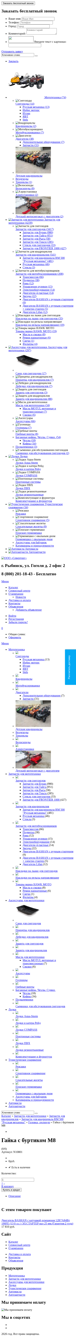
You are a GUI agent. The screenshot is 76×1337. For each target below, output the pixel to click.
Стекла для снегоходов (37, 796)
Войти (12, 615)
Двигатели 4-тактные (36, 845)
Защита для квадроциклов (31, 950)
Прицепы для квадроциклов (33, 930)
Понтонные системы (28, 481)
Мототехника (16, 649)
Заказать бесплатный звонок (18, 3)
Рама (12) (28, 283)
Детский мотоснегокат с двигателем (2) (39, 216)
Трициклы (22, 735)
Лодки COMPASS (26, 475)
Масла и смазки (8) (34, 334)
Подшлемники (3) (26, 446)
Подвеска (29, 832)
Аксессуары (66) (25, 421)
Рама (26, 835)
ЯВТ (25, 116)
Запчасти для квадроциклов (32, 806)
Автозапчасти (37, 552)
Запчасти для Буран (35, 783)
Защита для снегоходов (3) (31, 392)
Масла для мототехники (30, 957)
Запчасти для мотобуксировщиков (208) (39, 273)
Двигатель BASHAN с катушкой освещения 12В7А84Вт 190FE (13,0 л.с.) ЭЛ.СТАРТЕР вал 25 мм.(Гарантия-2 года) (37, 1222)
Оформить (14, 637)
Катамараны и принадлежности (35, 545)
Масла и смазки (32, 887)
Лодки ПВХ (23, 488)
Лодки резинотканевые (30, 494)
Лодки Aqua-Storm (27, 462)
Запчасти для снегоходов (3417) (35, 229)
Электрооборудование (36, 841)
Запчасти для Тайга (35, 786)
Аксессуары (23, 973)
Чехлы (27, 993)
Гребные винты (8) (27, 434)
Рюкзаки (21, 513)
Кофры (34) (29, 443)
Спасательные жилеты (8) (31, 526)
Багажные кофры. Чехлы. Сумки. (35, 989)
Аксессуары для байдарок (31, 542)
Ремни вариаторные (35, 890)
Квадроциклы (24, 678)
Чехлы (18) (29, 440)
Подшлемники (24, 999)
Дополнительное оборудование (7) (43, 142)
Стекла (27, 819)
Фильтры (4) (30, 344)
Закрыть (13, 61)
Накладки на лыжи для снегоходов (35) (39, 318)
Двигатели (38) (25, 138)
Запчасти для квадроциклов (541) (36, 254)
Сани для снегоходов (28, 923)
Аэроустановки (25, 749)
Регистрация (16, 618)
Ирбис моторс (31, 110)
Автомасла (31, 548)
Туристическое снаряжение (24, 1059)
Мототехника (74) (55, 97)
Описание (14, 1196)
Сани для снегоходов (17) (31, 373)
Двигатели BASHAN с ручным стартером (48, 851)
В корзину (7, 1186)
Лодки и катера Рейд (28, 469)
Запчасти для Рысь (34, 790)
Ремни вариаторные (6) (37, 337)
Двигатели (22, 692)
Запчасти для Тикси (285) (38, 241)
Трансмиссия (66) (33, 277)
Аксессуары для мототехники (26, 900)
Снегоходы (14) (25, 103)
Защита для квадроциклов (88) (34, 398)
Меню (5, 581)
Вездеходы (22, 178)
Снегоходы (22, 656)
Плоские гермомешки (29, 532)
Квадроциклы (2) (26, 126)
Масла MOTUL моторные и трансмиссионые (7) (39, 410)
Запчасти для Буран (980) (38, 232)
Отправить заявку (12, 51)
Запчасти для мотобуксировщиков (36, 825)
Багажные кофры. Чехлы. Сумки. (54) (38, 437)
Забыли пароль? (18, 622)
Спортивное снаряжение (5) (32, 520)
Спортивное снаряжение (30, 1073)
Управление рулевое (35, 838)
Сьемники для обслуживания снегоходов (40, 1006)
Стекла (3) (29, 267)
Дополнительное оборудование (42, 695)
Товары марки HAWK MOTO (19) (36, 331)
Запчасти (28, 698)
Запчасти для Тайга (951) (38, 235)
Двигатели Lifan (33, 864)
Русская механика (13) (36, 106)
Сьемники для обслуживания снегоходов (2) (42, 453)
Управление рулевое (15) (37, 286)
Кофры (27, 996)
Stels (25, 119)
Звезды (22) (29, 296)
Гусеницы (22, 980)
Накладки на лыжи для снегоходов (37, 870)
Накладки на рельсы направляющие (37, 877)
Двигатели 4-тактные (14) (38, 292)
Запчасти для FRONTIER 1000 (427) (44, 248)
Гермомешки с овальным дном (34, 539)
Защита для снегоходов (29, 943)
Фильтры (28, 897)
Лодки (24, 456)
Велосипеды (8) (25, 188)
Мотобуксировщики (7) (30, 132)
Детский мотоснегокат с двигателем (37, 770)
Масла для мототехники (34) (33, 405)
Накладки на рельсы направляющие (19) (40, 324)
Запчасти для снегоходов (31, 780)
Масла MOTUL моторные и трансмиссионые (39, 962)
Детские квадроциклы (29, 175)
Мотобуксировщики (28, 685)
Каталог (6, 1115)
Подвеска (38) (31, 280)
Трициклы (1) (24, 182)
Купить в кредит (11, 1190)
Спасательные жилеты (29, 1080)
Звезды (27, 848)
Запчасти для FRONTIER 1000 (41, 799)
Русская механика (34, 659)
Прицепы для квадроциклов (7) (35, 379)
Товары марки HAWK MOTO (33, 884)
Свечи (27, 893)
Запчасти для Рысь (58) (36, 238)
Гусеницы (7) (23, 427)
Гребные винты (25, 986)
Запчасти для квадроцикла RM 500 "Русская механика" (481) (44, 259)
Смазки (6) (29, 414)
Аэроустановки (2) (27, 194)
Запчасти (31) (31, 145)
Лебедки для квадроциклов (32, 936)
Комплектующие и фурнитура (34, 500)
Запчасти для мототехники (24, 773)
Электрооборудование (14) (39, 289)
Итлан (26, 113)
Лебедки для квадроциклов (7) (34, 386)
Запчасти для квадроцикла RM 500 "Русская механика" (44, 811)
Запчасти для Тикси (35, 793)
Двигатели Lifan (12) (35, 312)
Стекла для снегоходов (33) (39, 245)
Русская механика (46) (36, 264)
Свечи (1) (28, 340)
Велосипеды (23, 742)
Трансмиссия (31, 829)
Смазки (27, 966)
